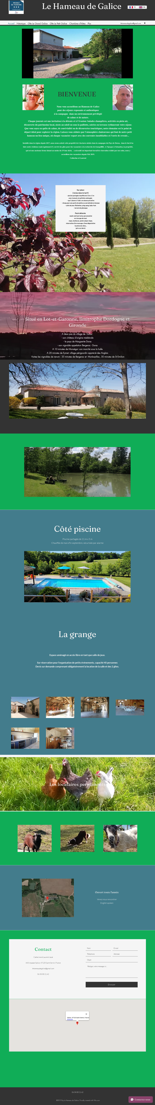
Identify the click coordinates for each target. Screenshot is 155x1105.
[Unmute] (28, 75)
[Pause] (24, 75)
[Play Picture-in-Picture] (125, 75)
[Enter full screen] (129, 75)
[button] (77, 472)
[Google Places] (145, 23)
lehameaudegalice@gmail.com (131, 23)
